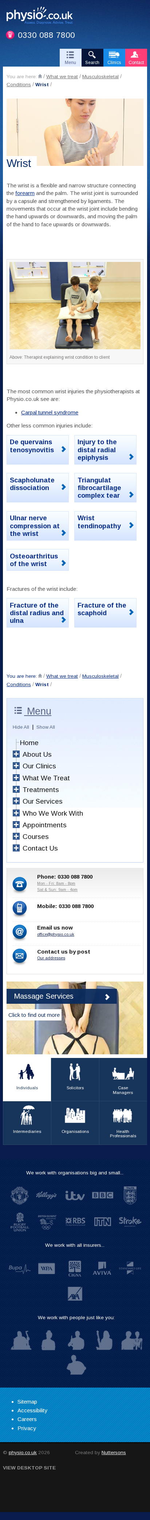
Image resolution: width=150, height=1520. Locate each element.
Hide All (21, 727)
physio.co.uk (23, 1452)
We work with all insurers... (74, 1245)
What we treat (62, 76)
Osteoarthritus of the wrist (34, 560)
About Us (37, 754)
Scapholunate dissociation (32, 484)
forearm (25, 193)
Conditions (19, 84)
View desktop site (29, 1468)
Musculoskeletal (100, 76)
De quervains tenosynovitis (32, 445)
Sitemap (27, 1401)
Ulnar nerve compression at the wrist (35, 525)
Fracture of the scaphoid (102, 609)
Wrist (42, 84)
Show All (45, 727)
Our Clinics (39, 766)
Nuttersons (114, 1452)
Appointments (45, 825)
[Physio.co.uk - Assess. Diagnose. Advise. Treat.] (42, 16)
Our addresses (51, 958)
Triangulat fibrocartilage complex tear (99, 488)
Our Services (43, 801)
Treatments (41, 789)
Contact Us (40, 848)
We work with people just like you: (76, 1317)
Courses (36, 836)
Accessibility (32, 1410)
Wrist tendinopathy (99, 521)
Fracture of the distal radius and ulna (37, 613)
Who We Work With (53, 813)
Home (29, 743)
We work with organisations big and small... (74, 1172)
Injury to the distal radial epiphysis (97, 449)
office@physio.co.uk (55, 934)
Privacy (26, 1428)
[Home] (40, 76)
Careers (27, 1419)
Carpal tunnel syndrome (49, 412)
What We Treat (46, 778)
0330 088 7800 (46, 35)
